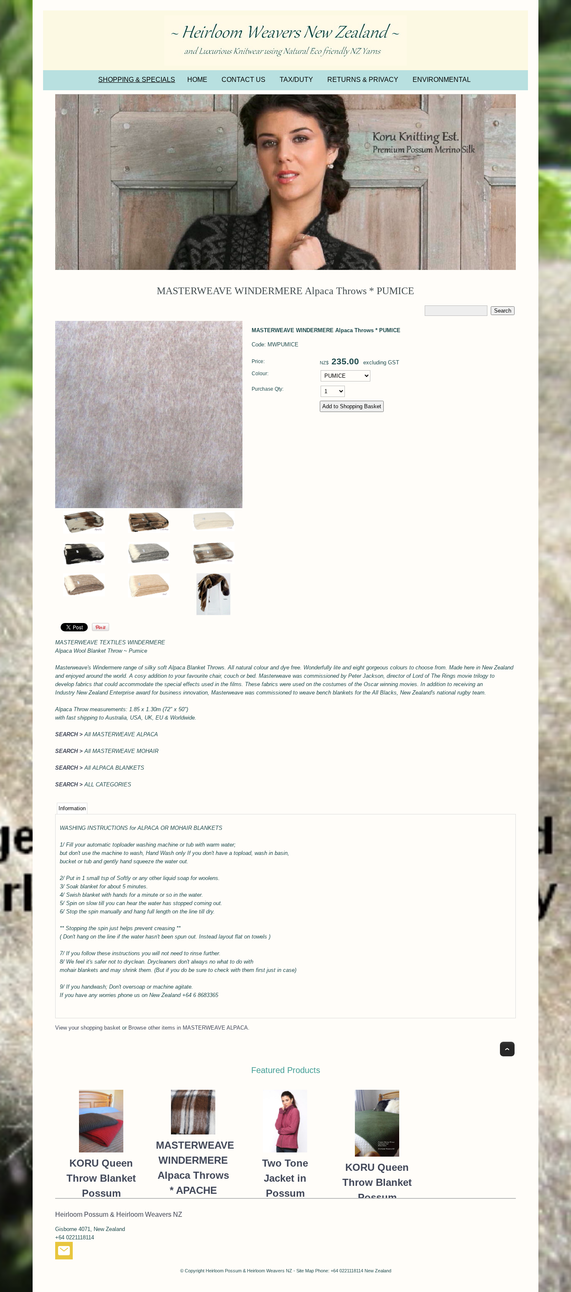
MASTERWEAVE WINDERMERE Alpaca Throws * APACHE (193, 1167)
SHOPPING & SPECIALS (136, 79)
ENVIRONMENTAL (442, 79)
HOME (197, 79)
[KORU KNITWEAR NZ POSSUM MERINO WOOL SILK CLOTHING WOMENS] (285, 182)
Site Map (305, 1270)
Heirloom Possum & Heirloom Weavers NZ (249, 1270)
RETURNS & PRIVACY (362, 79)
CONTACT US (243, 79)
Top (507, 1049)
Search (502, 311)
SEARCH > (69, 734)
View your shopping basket (87, 1028)
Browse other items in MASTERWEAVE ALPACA (188, 1028)
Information (72, 808)
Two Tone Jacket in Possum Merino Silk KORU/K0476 (285, 1193)
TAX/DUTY (296, 79)
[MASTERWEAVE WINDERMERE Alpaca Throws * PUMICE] (148, 506)
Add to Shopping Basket (351, 406)
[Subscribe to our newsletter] (64, 1252)
